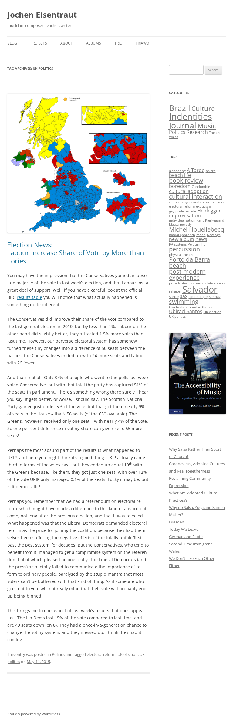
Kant (200, 220)
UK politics (177, 316)
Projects (38, 43)
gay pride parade (182, 211)
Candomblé (201, 187)
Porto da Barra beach (189, 262)
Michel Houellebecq (196, 229)
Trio (118, 43)
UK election (127, 654)
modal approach (182, 235)
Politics (58, 654)
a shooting (177, 171)
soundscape (198, 297)
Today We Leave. (184, 529)
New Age (214, 235)
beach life (180, 175)
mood (201, 235)
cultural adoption (189, 191)
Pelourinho (197, 244)
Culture (203, 108)
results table (29, 297)
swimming (183, 301)
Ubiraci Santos (185, 311)
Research (197, 132)
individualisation (182, 220)
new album (181, 239)
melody (186, 224)
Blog (12, 43)
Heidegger (209, 210)
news (201, 239)
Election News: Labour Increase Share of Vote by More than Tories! (75, 252)
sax (183, 296)
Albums (93, 43)
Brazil (179, 107)
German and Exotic (186, 536)
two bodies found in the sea (191, 307)
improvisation (185, 215)
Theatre (215, 132)
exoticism (203, 206)
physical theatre (181, 254)
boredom (180, 186)
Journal (182, 125)
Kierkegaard (214, 220)
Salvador (200, 289)
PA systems (178, 244)
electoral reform (101, 654)
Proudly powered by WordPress (33, 714)
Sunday (215, 297)
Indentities (190, 116)
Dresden (176, 522)
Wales (173, 137)
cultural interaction (195, 196)
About (66, 43)
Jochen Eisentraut (42, 14)
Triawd (142, 43)
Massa (174, 224)
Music (207, 125)
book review (186, 180)
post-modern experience (187, 274)
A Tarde (195, 170)
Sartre (174, 297)
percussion (184, 249)
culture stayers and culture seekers (196, 202)
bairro (211, 171)
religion (175, 291)
